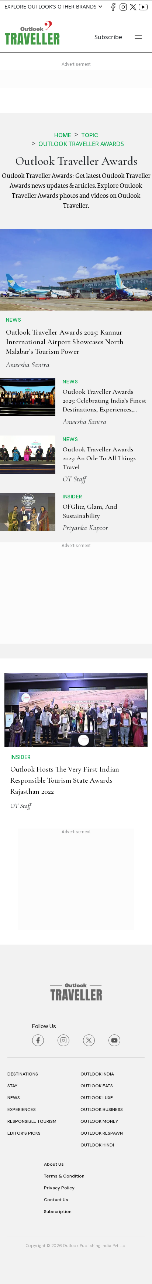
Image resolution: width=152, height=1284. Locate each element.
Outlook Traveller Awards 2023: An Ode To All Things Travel (99, 458)
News (13, 319)
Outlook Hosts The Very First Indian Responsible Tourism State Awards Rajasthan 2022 (64, 780)
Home (62, 135)
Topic (89, 135)
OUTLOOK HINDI (97, 1145)
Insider (72, 496)
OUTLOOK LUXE (96, 1098)
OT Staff (74, 479)
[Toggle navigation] (138, 37)
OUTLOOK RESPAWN (101, 1133)
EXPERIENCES (21, 1109)
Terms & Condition (64, 1176)
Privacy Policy (59, 1188)
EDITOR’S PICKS (24, 1133)
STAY (12, 1086)
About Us (54, 1164)
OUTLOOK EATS (96, 1086)
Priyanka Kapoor (85, 528)
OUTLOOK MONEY (99, 1121)
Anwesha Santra (27, 364)
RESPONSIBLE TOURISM (31, 1121)
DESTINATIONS (22, 1074)
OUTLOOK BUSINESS (101, 1109)
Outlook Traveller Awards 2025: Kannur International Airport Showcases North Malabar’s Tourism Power (65, 342)
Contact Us (56, 1200)
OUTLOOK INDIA (97, 1074)
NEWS (13, 1098)
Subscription (58, 1211)
